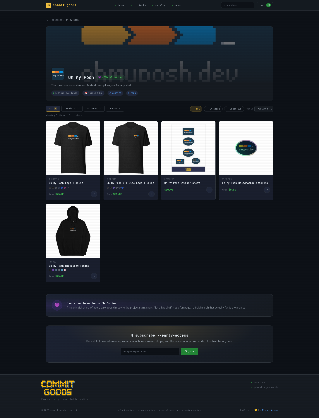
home (119, 5)
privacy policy (146, 410)
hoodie (114, 108)
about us (258, 382)
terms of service (168, 410)
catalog (159, 5)
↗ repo (132, 93)
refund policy (125, 410)
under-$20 (234, 108)
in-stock (213, 108)
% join (189, 351)
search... (231, 5)
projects (138, 5)
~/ (47, 19)
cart (264, 5)
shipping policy (191, 410)
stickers (93, 108)
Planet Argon (270, 410)
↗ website (115, 93)
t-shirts (71, 108)
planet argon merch (264, 387)
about (177, 5)
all (52, 108)
